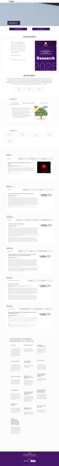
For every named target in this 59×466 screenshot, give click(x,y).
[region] (16, 350)
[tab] (15, 103)
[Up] (45, 52)
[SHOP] (20, 56)
